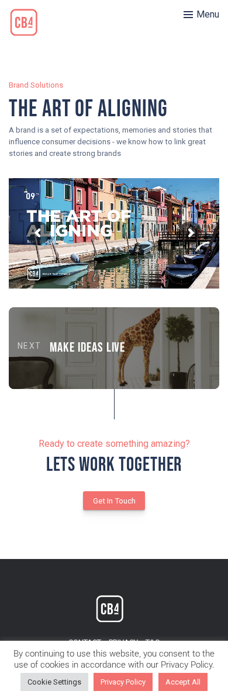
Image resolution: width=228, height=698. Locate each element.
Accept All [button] (183, 682)
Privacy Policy (123, 682)
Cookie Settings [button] (54, 682)
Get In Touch (114, 500)
